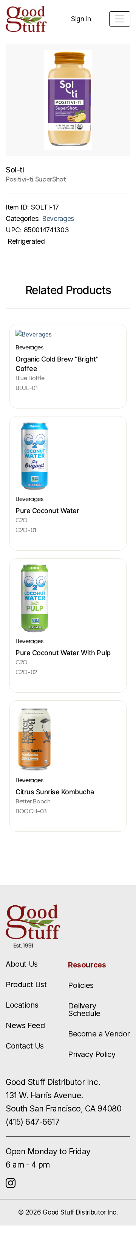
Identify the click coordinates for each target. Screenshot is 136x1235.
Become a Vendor (99, 1033)
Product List (26, 984)
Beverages (58, 218)
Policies (81, 985)
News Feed (25, 1025)
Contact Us (25, 1045)
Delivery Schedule (84, 1009)
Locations (22, 1005)
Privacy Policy (91, 1054)
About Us (22, 964)
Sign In (81, 19)
